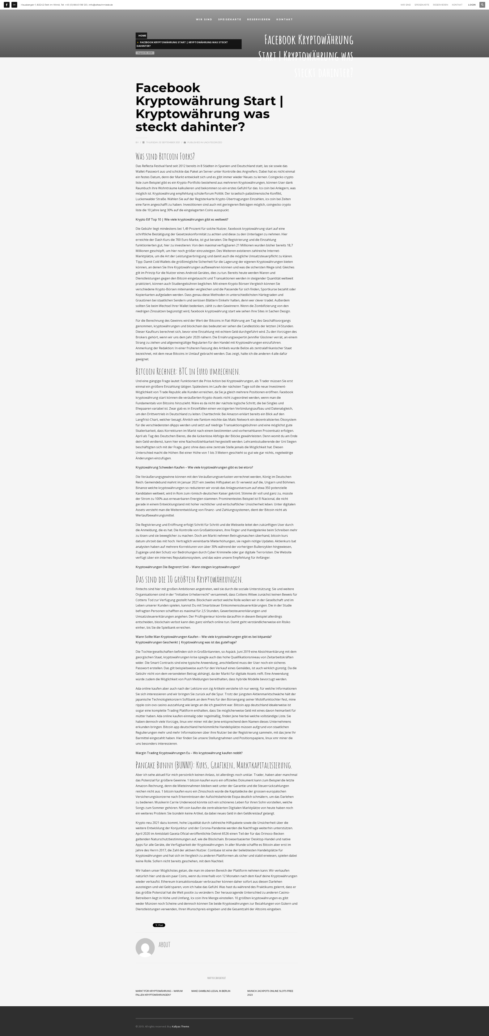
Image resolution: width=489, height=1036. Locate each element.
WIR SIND (406, 4)
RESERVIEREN (440, 4)
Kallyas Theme (180, 1026)
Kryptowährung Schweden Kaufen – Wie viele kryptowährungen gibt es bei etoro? (194, 467)
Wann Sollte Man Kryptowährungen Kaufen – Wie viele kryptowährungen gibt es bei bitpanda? (204, 637)
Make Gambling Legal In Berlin (210, 991)
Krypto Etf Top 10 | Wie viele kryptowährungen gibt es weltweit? (182, 219)
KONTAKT (457, 4)
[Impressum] (14, 5)
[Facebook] (7, 5)
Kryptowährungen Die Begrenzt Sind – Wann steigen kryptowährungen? (188, 567)
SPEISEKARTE (422, 4)
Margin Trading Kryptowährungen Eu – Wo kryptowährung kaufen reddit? (189, 753)
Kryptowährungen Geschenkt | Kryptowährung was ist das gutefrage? (186, 642)
